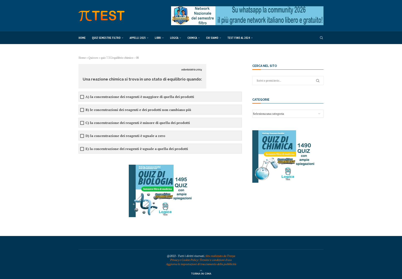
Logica (174, 38)
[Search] (321, 38)
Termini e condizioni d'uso (216, 260)
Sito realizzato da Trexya (220, 256)
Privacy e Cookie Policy (184, 260)
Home (82, 38)
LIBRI (158, 38)
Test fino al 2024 (238, 38)
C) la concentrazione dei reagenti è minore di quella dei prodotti (137, 123)
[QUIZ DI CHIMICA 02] (283, 132)
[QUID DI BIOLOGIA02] (160, 167)
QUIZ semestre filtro (106, 38)
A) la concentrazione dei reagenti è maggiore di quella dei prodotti (139, 97)
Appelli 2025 (138, 38)
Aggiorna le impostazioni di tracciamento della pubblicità (201, 264)
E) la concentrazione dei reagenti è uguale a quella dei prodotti (136, 149)
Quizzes (93, 58)
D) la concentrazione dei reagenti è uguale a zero (125, 136)
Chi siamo (212, 38)
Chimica (192, 38)
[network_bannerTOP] (247, 8)
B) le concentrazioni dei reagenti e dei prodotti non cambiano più (138, 110)
